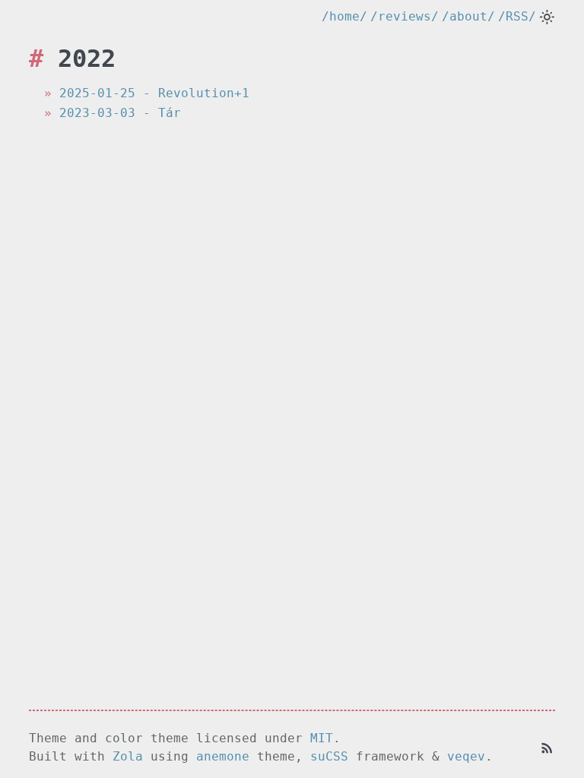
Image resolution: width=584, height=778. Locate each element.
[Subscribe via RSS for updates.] (547, 747)
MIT (321, 738)
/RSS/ (517, 16)
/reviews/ (404, 16)
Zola (128, 756)
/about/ (468, 16)
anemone (222, 756)
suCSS (329, 756)
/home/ (344, 16)
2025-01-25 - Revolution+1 (154, 93)
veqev (466, 756)
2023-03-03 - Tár (120, 113)
